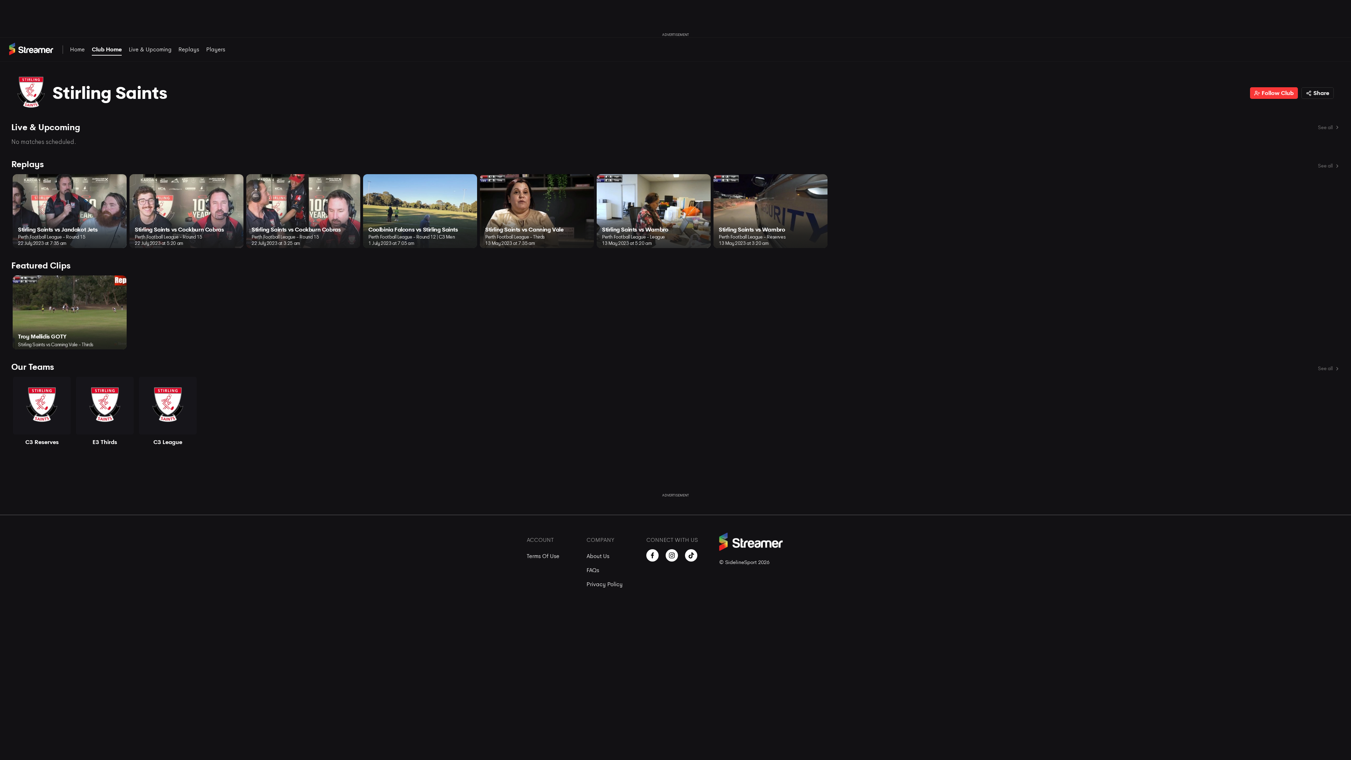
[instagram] (672, 555)
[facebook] (652, 555)
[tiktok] (691, 555)
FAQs (592, 570)
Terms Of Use (543, 556)
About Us (597, 556)
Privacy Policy (604, 584)
